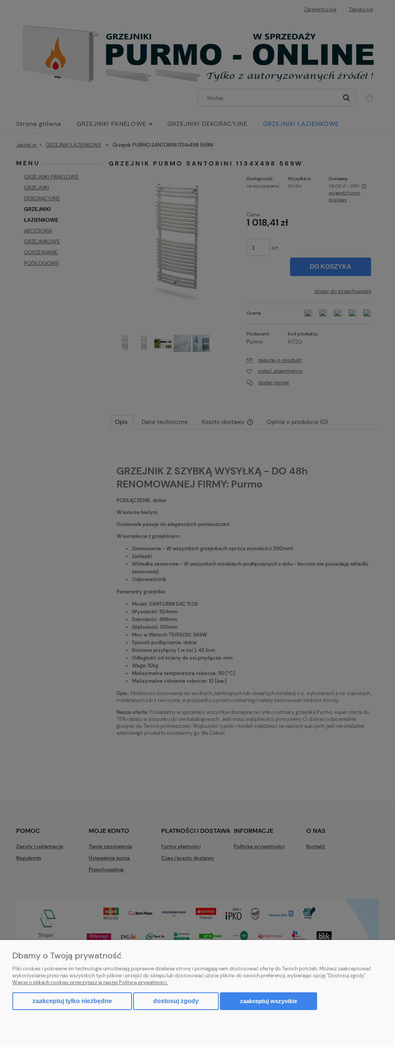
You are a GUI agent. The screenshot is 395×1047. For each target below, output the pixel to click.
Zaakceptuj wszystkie (268, 1001)
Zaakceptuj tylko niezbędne (72, 1001)
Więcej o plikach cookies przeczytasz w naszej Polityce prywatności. (90, 982)
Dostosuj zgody (176, 1001)
